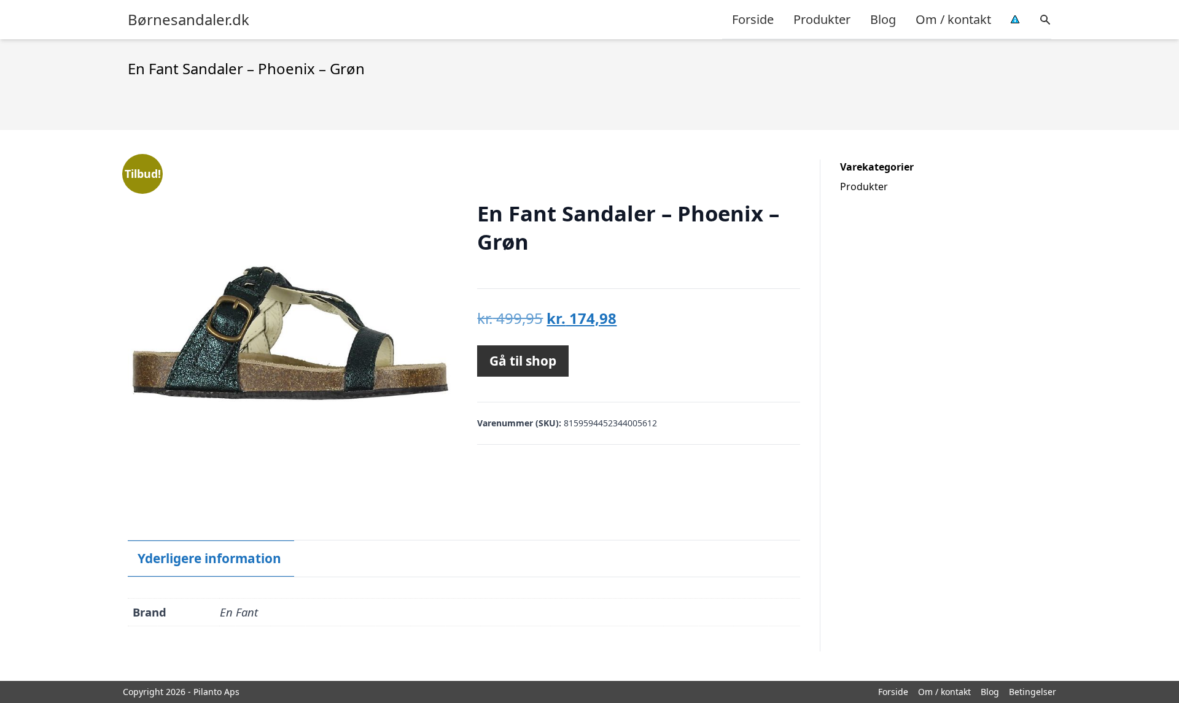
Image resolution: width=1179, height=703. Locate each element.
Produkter (821, 19)
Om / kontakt (953, 19)
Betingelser (1032, 691)
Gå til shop (522, 360)
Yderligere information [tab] (209, 558)
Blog (883, 19)
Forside (753, 19)
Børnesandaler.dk (188, 19)
